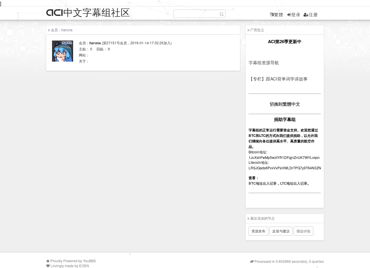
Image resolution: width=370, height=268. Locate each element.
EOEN (84, 265)
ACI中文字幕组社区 (88, 13)
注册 (313, 14)
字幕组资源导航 (264, 62)
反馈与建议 (281, 230)
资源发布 (258, 230)
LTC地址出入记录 (293, 183)
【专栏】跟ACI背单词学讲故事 (278, 79)
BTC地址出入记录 (263, 183)
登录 (296, 14)
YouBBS (89, 260)
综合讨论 (303, 230)
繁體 (278, 14)
